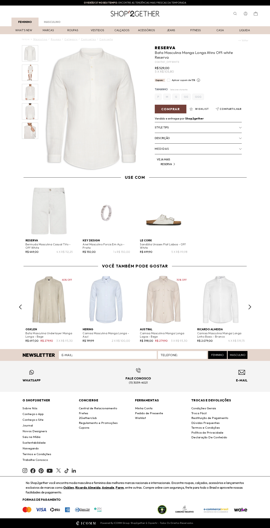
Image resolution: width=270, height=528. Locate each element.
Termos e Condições (37, 454)
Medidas (162, 149)
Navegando (31, 448)
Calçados (121, 30)
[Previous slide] (20, 307)
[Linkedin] (74, 470)
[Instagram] (25, 470)
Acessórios (146, 30)
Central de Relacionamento (98, 408)
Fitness (195, 30)
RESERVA (165, 47)
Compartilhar (231, 108)
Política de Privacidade (207, 432)
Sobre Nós (30, 408)
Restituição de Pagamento (209, 418)
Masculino (52, 22)
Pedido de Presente (149, 413)
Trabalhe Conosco (35, 460)
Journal (28, 425)
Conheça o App (33, 414)
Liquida (244, 30)
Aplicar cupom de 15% (183, 80)
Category (71, 39)
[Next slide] (249, 307)
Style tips (162, 127)
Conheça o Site (33, 420)
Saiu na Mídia (32, 437)
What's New (23, 30)
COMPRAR (170, 109)
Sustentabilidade (34, 442)
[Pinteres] (41, 470)
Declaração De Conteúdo (209, 437)
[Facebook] (33, 470)
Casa (220, 30)
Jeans (171, 30)
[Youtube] (50, 471)
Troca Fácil (199, 413)
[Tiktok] (66, 470)
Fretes (83, 413)
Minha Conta (144, 408)
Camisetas (88, 39)
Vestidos (97, 30)
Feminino (25, 22)
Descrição (162, 138)
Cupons (84, 427)
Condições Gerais (203, 408)
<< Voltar (243, 40)
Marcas (48, 30)
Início (26, 39)
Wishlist (140, 418)
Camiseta (106, 39)
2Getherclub (88, 418)
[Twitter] (58, 470)
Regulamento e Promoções (98, 423)
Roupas (72, 30)
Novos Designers (35, 431)
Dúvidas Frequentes (205, 423)
